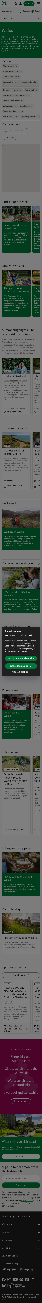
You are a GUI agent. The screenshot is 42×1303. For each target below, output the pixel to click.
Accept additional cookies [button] (21, 658)
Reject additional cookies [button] (21, 666)
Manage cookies (20, 672)
